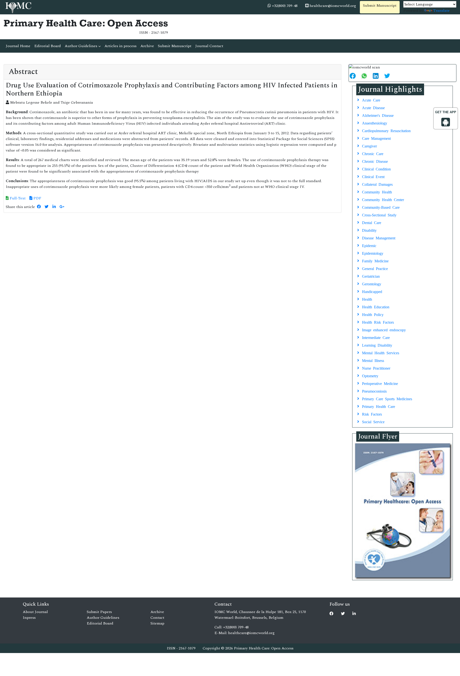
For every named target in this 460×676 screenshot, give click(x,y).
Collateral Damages (377, 184)
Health (367, 299)
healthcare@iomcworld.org (332, 6)
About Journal (35, 612)
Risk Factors (372, 414)
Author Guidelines (81, 46)
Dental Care (371, 222)
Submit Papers (99, 612)
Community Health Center (383, 199)
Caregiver (369, 146)
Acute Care (371, 100)
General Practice (375, 268)
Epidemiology (372, 253)
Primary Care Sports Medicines (387, 398)
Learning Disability (377, 345)
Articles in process (120, 46)
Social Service (373, 421)
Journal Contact (209, 46)
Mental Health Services (380, 353)
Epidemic (369, 245)
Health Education (375, 307)
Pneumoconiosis (374, 391)
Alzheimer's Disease (378, 115)
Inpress (29, 617)
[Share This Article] (354, 76)
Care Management (376, 138)
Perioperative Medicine (380, 383)
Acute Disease (373, 107)
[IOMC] (18, 7)
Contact (157, 617)
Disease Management (378, 238)
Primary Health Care (378, 406)
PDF (36, 198)
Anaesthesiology (374, 123)
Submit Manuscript (380, 5)
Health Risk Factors (378, 322)
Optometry (370, 375)
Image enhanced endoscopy (384, 330)
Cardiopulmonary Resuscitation (386, 130)
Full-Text (17, 198)
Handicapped (372, 291)
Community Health (377, 192)
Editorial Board (47, 46)
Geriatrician (371, 276)
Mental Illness (373, 360)
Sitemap (157, 623)
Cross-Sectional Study (379, 215)
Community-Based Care (381, 207)
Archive (147, 46)
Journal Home (18, 46)
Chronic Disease (375, 161)
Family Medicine (375, 261)
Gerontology (371, 284)
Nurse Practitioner (376, 368)
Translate (441, 10)
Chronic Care (372, 153)
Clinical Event (373, 176)
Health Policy (373, 314)
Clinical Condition (376, 169)
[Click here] (39, 207)
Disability (369, 230)
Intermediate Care (376, 337)
